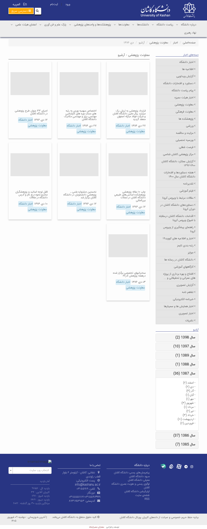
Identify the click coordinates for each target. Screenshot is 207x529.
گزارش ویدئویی (184, 76)
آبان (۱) (190, 395)
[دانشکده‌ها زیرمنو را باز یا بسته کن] (133, 24)
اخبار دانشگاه (123, 125)
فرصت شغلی (186, 147)
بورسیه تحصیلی (184, 140)
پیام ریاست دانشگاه (182, 90)
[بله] (163, 466)
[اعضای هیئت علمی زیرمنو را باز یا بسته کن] (12, 24)
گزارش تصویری (184, 285)
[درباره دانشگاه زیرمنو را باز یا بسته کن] (177, 24)
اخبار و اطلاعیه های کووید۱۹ (178, 238)
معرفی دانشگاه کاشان (139, 480)
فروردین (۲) (187, 423)
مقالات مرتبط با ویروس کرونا (177, 198)
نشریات (189, 320)
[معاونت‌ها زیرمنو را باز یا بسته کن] (115, 24)
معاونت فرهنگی (184, 111)
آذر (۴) (190, 391)
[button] (21, 11)
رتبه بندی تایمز (185, 245)
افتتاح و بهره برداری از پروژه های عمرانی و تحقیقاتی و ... (179, 276)
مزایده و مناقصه (184, 133)
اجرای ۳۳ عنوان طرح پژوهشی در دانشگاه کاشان (31, 112)
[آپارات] (179, 466)
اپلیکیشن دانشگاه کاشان (137, 491)
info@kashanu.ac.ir (87, 484)
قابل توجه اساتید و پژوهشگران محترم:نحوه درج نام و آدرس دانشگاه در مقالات (31, 195)
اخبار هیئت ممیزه (183, 97)
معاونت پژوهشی (158, 42)
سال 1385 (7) (185, 444)
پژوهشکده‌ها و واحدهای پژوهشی (92, 24)
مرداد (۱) (189, 407)
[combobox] (30, 470)
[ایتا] (171, 466)
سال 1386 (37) (184, 435)
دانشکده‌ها (143, 24)
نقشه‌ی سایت (142, 495)
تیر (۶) (190, 411)
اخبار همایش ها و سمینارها (178, 306)
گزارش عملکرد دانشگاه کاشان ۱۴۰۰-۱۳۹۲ (178, 163)
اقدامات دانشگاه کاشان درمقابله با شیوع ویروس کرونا (177, 218)
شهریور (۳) (188, 403)
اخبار (175, 42)
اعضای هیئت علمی (26, 24)
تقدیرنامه (188, 183)
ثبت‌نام (54, 4)
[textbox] (31, 470)
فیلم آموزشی (186, 190)
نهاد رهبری (190, 32)
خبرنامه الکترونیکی (183, 299)
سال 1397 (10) (184, 346)
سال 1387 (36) (184, 373)
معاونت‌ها (123, 24)
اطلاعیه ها (187, 69)
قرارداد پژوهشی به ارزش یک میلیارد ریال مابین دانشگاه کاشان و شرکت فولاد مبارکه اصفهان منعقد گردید (129, 115)
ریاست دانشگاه (164, 24)
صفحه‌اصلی (189, 42)
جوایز (190, 252)
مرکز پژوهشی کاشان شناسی (178, 154)
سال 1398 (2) (185, 337)
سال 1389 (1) (185, 355)
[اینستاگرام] (191, 466)
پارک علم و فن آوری (55, 24)
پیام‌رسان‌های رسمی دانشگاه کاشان (132, 472)
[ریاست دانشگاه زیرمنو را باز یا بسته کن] (153, 24)
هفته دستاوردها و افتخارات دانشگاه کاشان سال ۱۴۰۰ (179, 174)
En (25, 4)
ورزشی (189, 126)
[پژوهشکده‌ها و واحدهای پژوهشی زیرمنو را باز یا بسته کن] (70, 24)
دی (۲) (190, 386)
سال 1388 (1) (185, 364)
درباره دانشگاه (188, 24)
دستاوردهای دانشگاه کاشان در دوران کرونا (177, 207)
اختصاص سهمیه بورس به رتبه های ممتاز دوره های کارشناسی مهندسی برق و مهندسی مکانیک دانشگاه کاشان (80, 115)
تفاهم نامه (187, 292)
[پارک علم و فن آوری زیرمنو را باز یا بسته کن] (40, 24)
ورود (67, 4)
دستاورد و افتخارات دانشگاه (178, 83)
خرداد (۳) (188, 415)
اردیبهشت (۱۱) (186, 419)
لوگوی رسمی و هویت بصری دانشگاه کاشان (131, 486)
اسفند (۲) (188, 382)
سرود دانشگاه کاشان (139, 476)
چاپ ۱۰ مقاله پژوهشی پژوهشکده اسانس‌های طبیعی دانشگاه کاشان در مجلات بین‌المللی (130, 196)
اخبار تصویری (186, 313)
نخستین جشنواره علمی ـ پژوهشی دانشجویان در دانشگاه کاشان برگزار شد (79, 195)
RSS (147, 499)
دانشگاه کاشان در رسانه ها (178, 259)
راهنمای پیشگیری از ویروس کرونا (179, 229)
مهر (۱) (190, 399)
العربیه (16, 4)
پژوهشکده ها (186, 119)
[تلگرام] (186, 466)
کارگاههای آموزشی (183, 266)
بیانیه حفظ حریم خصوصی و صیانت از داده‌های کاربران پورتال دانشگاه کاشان (159, 517)
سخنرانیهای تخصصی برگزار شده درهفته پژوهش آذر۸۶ (129, 274)
